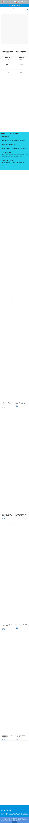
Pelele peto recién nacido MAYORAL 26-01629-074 (21, 403)
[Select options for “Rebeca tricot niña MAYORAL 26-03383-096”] (26, 523)
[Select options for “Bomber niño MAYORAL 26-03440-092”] (26, 633)
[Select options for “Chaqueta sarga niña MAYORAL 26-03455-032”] (12, 413)
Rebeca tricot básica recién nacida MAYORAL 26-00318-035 (21, 515)
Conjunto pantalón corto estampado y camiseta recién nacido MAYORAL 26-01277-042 (7, 404)
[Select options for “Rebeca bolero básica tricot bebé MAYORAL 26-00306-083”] (12, 523)
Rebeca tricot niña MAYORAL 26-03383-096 (21, 625)
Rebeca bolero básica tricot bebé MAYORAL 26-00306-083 (7, 625)
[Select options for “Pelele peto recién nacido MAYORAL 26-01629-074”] (26, 301)
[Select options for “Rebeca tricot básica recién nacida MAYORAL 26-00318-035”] (26, 413)
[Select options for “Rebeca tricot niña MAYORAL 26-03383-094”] (12, 633)
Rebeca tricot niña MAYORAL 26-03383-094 (7, 736)
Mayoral (3, 407)
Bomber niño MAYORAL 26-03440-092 (21, 736)
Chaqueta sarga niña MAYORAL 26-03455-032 (7, 515)
